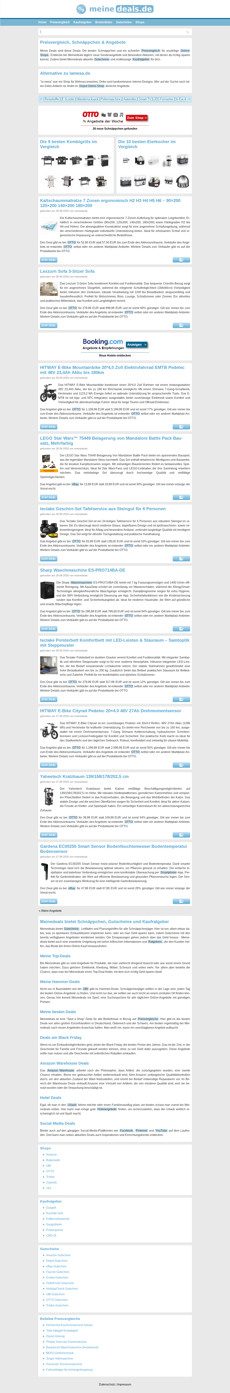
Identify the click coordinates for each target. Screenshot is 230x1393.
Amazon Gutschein (58, 1255)
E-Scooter (68, 99)
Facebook (126, 1130)
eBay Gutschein (56, 1266)
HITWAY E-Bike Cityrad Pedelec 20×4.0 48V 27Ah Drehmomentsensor (110, 710)
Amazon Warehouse (60, 1070)
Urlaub (72, 1104)
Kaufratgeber (82, 22)
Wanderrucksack (87, 99)
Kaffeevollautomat (57, 1218)
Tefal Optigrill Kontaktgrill (62, 1330)
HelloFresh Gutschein (60, 1283)
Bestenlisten (103, 22)
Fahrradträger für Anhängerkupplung (69, 1369)
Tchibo (50, 1176)
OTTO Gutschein (57, 1299)
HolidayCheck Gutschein (62, 1288)
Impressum (124, 1384)
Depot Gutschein (57, 1260)
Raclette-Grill (54, 1213)
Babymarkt (53, 1160)
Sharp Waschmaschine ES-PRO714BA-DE (82, 570)
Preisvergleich (60, 22)
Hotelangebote (107, 1109)
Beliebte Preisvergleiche (60, 1319)
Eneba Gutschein (57, 1277)
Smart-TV (145, 99)
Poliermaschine (111, 99)
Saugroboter (54, 1224)
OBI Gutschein (55, 1294)
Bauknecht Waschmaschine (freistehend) (72, 1347)
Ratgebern (155, 941)
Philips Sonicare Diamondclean (66, 1341)
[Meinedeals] (115, 17)
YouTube (161, 1130)
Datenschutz (107, 1384)
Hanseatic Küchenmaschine (64, 1364)
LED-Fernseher (163, 99)
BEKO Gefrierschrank (60, 1352)
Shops (139, 22)
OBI (85, 988)
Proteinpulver (54, 1230)
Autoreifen (129, 99)
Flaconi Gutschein (57, 1271)
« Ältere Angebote (50, 910)
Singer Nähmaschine (59, 1358)
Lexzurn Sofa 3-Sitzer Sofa (67, 271)
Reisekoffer (52, 99)
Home (42, 22)
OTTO (72, 242)
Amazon (51, 1154)
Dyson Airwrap (55, 1336)
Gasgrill (51, 1207)
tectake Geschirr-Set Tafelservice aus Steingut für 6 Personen (103, 508)
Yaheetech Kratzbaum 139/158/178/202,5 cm (84, 776)
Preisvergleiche (148, 1018)
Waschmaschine (81, 582)
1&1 (48, 1188)
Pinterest (141, 1130)
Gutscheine (124, 22)
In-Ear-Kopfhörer (186, 99)
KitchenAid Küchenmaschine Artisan (69, 1325)
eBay (75, 484)
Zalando (51, 1182)
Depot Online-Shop (91, 86)
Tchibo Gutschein (57, 1305)
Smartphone (168, 872)
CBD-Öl (51, 1235)
